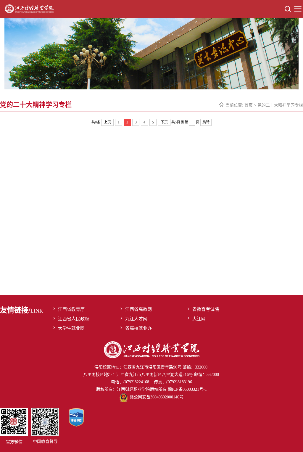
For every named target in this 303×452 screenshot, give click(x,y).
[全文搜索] (287, 9)
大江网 (199, 318)
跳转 (205, 122)
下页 (164, 122)
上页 (107, 122)
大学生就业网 (71, 328)
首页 (248, 105)
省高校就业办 (138, 328)
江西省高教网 (138, 309)
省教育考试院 (205, 309)
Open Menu (298, 9)
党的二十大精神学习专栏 (280, 105)
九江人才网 (136, 318)
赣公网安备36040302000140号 (156, 397)
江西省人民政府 (73, 318)
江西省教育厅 (71, 309)
